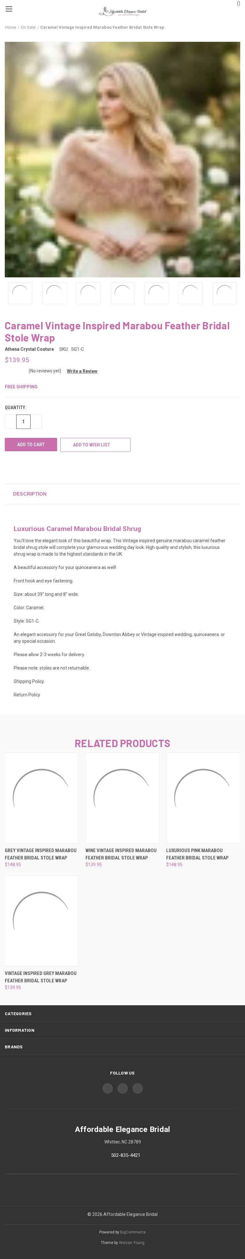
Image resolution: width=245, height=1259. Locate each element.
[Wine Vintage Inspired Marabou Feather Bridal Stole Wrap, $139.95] (122, 798)
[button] (79, 371)
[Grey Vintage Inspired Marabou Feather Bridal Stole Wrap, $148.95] (42, 798)
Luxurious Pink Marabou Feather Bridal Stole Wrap (197, 854)
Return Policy (27, 694)
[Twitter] (31, 467)
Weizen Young (132, 1242)
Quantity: (15, 407)
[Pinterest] (55, 467)
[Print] (20, 467)
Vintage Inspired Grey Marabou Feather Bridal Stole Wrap (41, 977)
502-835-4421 (125, 1155)
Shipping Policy (29, 681)
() (238, 3)
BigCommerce (133, 1232)
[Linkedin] (43, 467)
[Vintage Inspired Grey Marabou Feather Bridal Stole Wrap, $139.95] (42, 921)
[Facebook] (8, 467)
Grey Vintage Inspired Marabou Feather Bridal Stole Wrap (41, 854)
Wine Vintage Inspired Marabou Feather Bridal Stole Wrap (121, 854)
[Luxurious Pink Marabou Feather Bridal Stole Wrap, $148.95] (203, 798)
